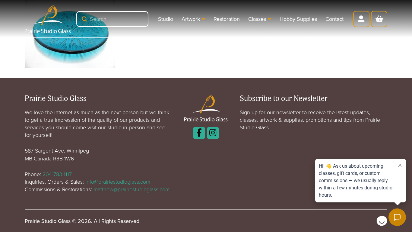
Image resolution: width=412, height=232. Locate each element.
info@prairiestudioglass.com (117, 181)
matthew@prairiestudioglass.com (131, 189)
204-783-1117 (57, 174)
